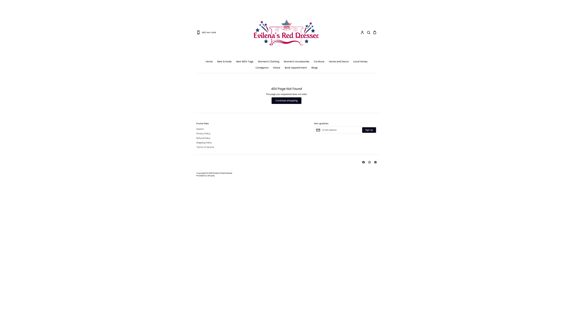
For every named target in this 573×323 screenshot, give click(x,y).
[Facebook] (525, 310)
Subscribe (552, 298)
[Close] (565, 244)
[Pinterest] (537, 310)
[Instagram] (531, 310)
